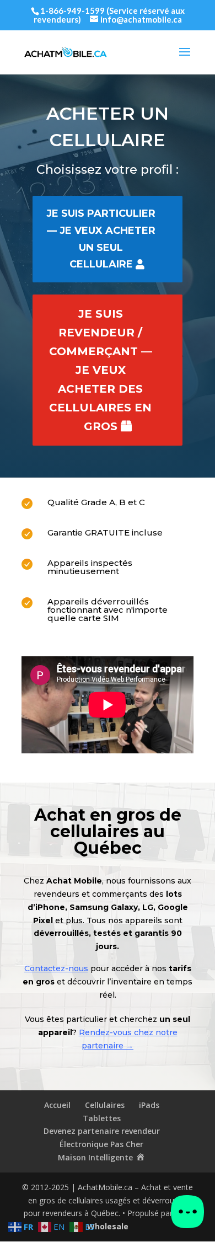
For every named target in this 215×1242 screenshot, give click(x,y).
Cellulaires (105, 1105)
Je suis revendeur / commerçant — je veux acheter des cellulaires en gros (100, 370)
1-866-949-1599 (72, 10)
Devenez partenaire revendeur (102, 1131)
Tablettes (102, 1118)
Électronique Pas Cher (101, 1144)
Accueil (57, 1105)
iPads (149, 1105)
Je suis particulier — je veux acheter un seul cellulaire (100, 238)
